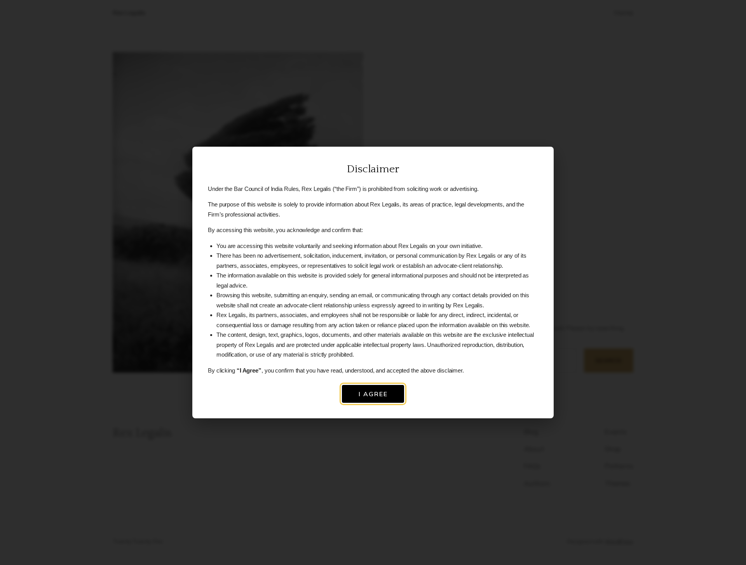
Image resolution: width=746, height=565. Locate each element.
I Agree (373, 394)
